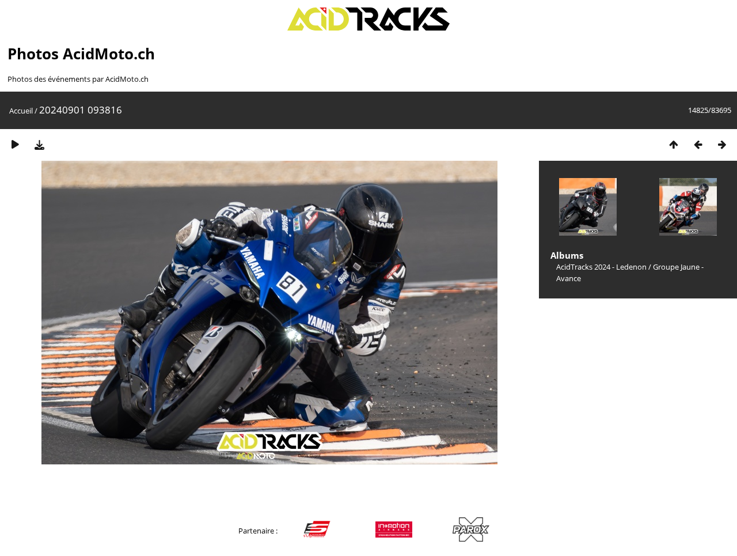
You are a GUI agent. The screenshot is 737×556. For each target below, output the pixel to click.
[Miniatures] (674, 144)
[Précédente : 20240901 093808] (698, 144)
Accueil (21, 110)
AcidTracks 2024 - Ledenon (601, 267)
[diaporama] (15, 144)
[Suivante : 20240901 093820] (722, 144)
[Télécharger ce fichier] (39, 144)
